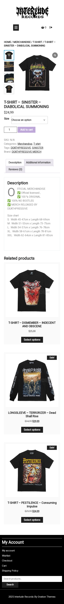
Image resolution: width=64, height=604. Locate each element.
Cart (4, 566)
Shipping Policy (10, 571)
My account (8, 550)
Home (7, 42)
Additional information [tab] (38, 163)
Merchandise (22, 42)
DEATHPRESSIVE (21, 148)
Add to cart (26, 130)
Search (10, 584)
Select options (32, 340)
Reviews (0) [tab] (15, 169)
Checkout (7, 560)
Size (6, 119)
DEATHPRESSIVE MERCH (26, 152)
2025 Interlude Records (32, 597)
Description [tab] (15, 163)
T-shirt (37, 42)
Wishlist (6, 556)
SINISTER (37, 148)
